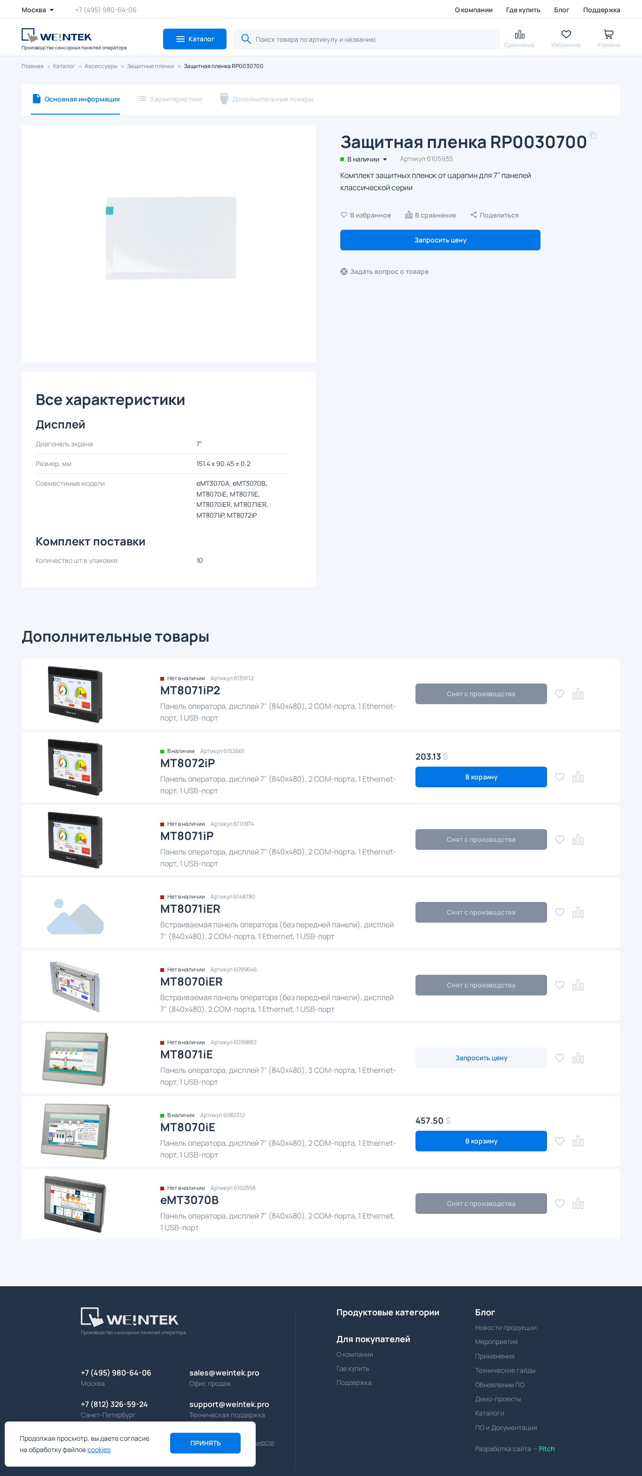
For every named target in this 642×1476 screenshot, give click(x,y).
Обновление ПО (500, 1384)
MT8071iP (186, 835)
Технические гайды (505, 1370)
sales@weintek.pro (224, 1372)
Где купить (523, 9)
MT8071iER (190, 908)
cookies (98, 1449)
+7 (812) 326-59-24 (114, 1404)
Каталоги (489, 1412)
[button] (195, 39)
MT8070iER (191, 981)
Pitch (546, 1448)
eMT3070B (189, 1199)
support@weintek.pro (229, 1404)
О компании (474, 9)
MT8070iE (187, 1126)
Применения (495, 1356)
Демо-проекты (498, 1398)
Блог (562, 9)
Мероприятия (496, 1341)
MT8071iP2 (190, 690)
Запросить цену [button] (441, 239)
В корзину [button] (481, 776)
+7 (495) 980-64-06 (106, 9)
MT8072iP (187, 762)
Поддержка (601, 9)
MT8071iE (186, 1054)
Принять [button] (205, 1442)
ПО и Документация (506, 1427)
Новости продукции (506, 1327)
